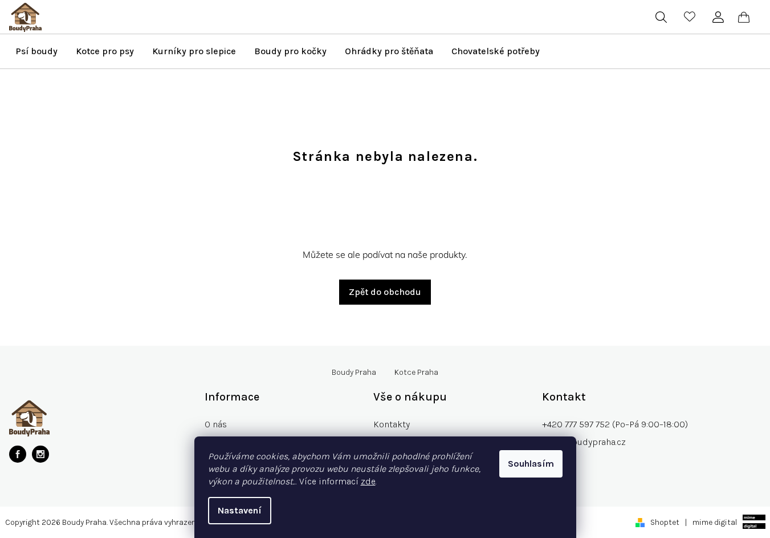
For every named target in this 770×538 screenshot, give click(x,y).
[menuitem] (36, 51)
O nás (216, 424)
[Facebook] (17, 454)
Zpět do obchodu (385, 291)
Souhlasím (531, 463)
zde (368, 481)
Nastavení (240, 510)
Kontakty (391, 424)
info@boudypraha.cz (584, 441)
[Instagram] (40, 454)
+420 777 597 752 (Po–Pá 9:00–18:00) (615, 424)
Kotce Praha (416, 373)
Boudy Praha (354, 373)
